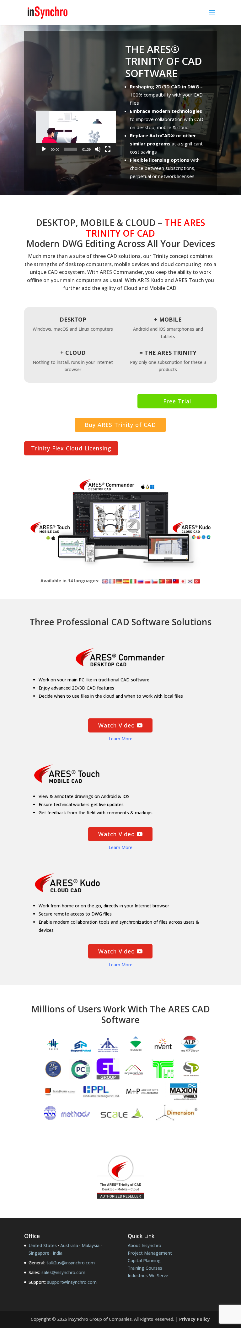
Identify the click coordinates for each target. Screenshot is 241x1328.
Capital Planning (144, 1260)
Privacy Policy (194, 1319)
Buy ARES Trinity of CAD (120, 424)
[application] (76, 133)
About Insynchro (144, 1245)
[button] (75, 133)
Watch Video (116, 725)
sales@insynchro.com (63, 1272)
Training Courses (145, 1268)
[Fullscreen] (107, 149)
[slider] (70, 149)
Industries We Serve (148, 1275)
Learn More (120, 739)
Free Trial (177, 401)
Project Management (150, 1253)
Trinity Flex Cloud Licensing (71, 448)
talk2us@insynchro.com (70, 1263)
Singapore (39, 1253)
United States (43, 1245)
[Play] (44, 149)
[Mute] (97, 149)
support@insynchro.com (72, 1282)
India (57, 1253)
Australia (69, 1245)
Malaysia (90, 1245)
